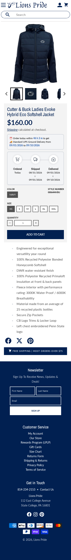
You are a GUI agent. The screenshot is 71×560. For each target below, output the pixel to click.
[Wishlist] (55, 5)
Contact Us (47, 489)
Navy (12, 194)
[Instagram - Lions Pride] (35, 514)
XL (43, 208)
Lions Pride (40, 539)
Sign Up (35, 410)
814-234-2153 (26, 489)
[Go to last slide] (6, 94)
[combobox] (42, 14)
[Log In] (59, 5)
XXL (53, 208)
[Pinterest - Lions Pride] (41, 514)
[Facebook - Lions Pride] (29, 514)
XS (10, 208)
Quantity (12, 217)
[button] (16, 94)
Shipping (12, 129)
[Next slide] (64, 94)
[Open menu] (4, 5)
